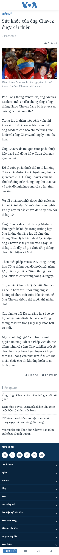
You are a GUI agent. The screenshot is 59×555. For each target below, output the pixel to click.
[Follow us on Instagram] (27, 455)
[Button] (50, 43)
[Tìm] (51, 551)
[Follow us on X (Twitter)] (12, 455)
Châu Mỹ (7, 14)
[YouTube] (25, 551)
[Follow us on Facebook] (5, 455)
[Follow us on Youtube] (19, 455)
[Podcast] (34, 455)
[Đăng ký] (42, 455)
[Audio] (38, 551)
